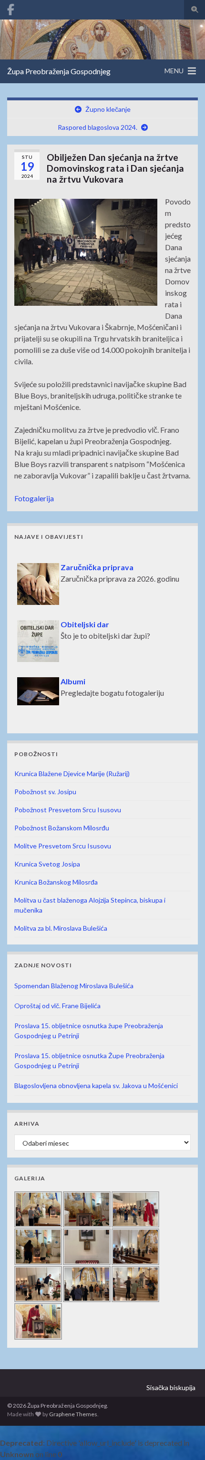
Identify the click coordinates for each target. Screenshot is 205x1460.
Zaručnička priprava (97, 561)
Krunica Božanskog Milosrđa (56, 882)
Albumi (73, 676)
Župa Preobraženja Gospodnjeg (59, 71)
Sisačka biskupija (170, 1387)
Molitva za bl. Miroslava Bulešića (60, 928)
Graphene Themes (73, 1414)
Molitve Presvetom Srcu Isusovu (62, 846)
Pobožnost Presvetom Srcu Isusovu (67, 810)
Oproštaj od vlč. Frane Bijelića (57, 1006)
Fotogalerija (34, 498)
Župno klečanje (108, 109)
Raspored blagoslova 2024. (97, 127)
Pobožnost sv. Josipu (45, 792)
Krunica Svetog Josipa (47, 864)
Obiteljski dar (85, 618)
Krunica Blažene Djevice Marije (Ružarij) (72, 773)
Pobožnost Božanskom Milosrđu (61, 828)
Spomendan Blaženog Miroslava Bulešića (73, 986)
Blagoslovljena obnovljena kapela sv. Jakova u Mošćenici (96, 1085)
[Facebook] (10, 8)
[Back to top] (183, 1438)
